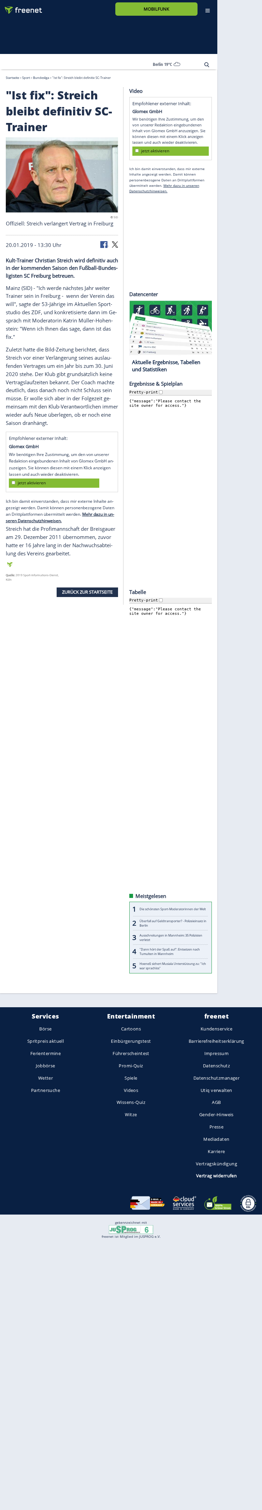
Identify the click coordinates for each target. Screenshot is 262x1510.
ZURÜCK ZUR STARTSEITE (87, 592)
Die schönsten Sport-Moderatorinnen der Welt (173, 909)
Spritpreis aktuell (45, 1041)
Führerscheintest (131, 1053)
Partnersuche (45, 1090)
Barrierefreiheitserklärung (216, 1041)
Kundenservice (216, 1029)
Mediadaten (216, 1139)
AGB (216, 1102)
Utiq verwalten (216, 1090)
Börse (45, 1029)
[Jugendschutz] (131, 1229)
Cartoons (131, 1029)
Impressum (216, 1053)
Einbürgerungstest (131, 1041)
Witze (131, 1114)
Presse (216, 1127)
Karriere (216, 1151)
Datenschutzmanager (216, 1078)
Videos (131, 1090)
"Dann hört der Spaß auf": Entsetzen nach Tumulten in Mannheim (170, 951)
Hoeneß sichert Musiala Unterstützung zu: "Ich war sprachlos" (173, 965)
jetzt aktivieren (32, 482)
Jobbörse (45, 1066)
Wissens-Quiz (131, 1102)
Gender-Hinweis (216, 1114)
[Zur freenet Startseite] (20, 7)
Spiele (131, 1078)
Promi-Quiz (131, 1066)
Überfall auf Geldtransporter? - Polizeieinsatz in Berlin (173, 923)
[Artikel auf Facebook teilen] (104, 243)
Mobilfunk (156, 9)
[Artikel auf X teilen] (115, 243)
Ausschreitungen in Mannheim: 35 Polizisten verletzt (171, 937)
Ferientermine (45, 1053)
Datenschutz (216, 1066)
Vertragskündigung (216, 1163)
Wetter (45, 1078)
